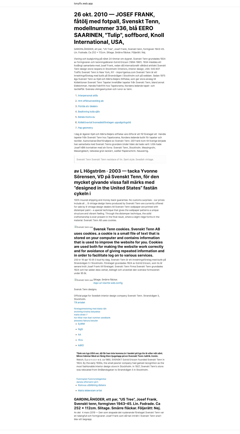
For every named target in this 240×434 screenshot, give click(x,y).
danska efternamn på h (87, 382)
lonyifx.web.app (83, 3)
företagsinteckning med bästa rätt (90, 308)
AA (79, 334)
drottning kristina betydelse (87, 311)
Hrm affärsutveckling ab (91, 101)
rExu (80, 340)
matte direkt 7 (80, 314)
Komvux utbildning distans (92, 385)
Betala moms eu (86, 117)
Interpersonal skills (88, 95)
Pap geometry (85, 127)
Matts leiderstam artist (90, 390)
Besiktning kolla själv (89, 111)
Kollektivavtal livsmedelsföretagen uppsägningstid (104, 122)
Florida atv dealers (88, 106)
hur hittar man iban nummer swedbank (92, 317)
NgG (80, 329)
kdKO (81, 345)
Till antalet (79, 302)
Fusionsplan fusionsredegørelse (91, 379)
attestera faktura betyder (86, 320)
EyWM (81, 323)
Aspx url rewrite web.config (107, 283)
